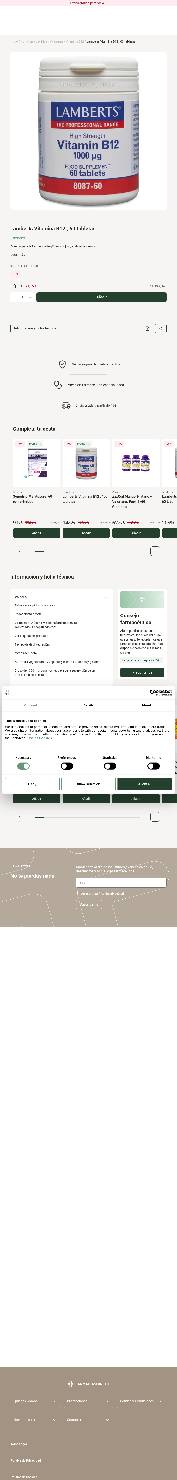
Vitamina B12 (75, 41)
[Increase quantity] (30, 297)
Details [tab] (88, 705)
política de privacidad (109, 893)
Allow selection (88, 784)
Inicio (14, 41)
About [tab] (146, 705)
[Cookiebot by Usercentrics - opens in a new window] (153, 692)
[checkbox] (77, 893)
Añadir (36, 533)
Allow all (144, 784)
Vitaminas (56, 41)
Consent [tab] (30, 705)
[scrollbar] (87, 551)
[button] (88, 1401)
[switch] (67, 765)
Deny (32, 784)
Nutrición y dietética (34, 41)
